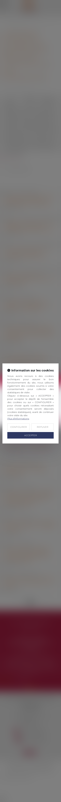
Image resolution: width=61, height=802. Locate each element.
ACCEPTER (30, 435)
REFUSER (42, 426)
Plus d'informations (18, 418)
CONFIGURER (18, 426)
